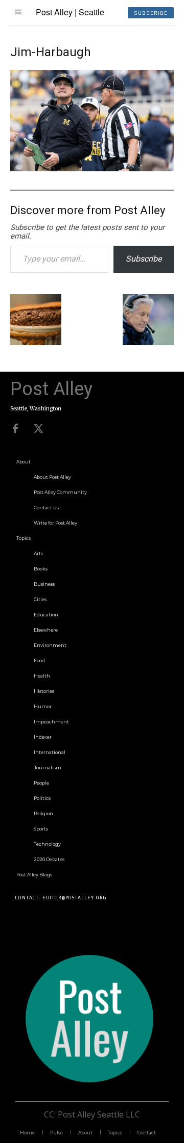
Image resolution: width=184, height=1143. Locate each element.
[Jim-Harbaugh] (92, 168)
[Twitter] (38, 429)
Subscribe (144, 259)
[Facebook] (15, 429)
